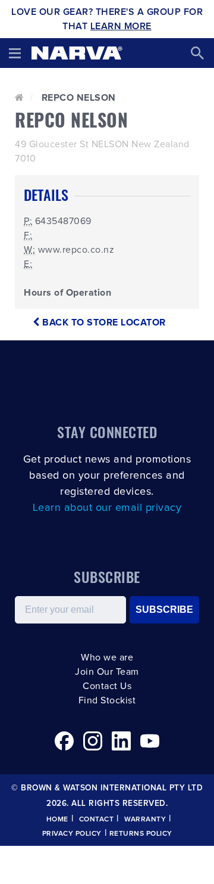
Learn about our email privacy (107, 508)
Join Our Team (107, 672)
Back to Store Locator (103, 322)
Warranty (145, 819)
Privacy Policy (72, 834)
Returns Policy (140, 834)
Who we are (107, 657)
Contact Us (107, 686)
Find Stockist (107, 700)
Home (57, 819)
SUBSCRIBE (164, 609)
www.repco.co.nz (76, 250)
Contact (96, 819)
